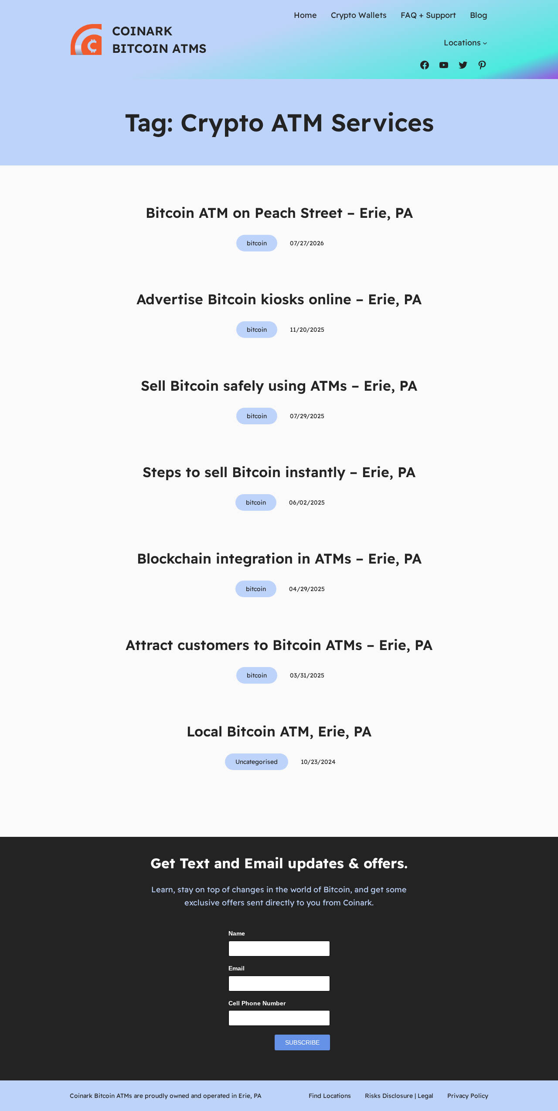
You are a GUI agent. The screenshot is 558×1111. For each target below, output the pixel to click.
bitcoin (257, 243)
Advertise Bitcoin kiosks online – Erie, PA (279, 299)
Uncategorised (256, 762)
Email (236, 968)
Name (236, 933)
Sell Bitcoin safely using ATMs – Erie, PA (279, 385)
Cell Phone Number (257, 1003)
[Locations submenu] (485, 42)
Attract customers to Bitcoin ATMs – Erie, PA (279, 645)
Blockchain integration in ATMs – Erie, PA (279, 558)
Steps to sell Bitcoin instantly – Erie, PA (279, 472)
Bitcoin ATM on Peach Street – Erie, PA (279, 212)
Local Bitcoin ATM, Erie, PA (279, 731)
